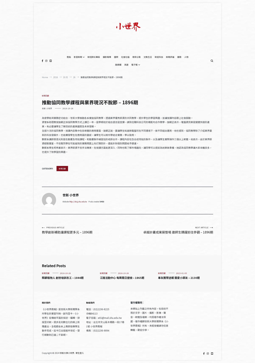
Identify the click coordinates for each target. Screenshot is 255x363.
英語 (126, 64)
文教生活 (148, 56)
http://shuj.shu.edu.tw (78, 201)
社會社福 (125, 56)
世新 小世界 (47, 108)
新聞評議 (170, 56)
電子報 (134, 64)
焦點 (69, 56)
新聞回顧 (45, 95)
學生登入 (80, 352)
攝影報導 (107, 56)
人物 (186, 56)
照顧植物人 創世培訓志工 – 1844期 (63, 278)
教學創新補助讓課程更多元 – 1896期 (67, 230)
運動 (179, 56)
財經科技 (159, 56)
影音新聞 (78, 56)
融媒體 (118, 64)
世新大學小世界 (67, 352)
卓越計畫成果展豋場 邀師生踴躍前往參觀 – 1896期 (178, 230)
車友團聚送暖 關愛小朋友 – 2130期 (179, 278)
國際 (116, 56)
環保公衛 (136, 56)
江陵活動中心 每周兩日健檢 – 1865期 (122, 278)
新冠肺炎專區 (94, 56)
